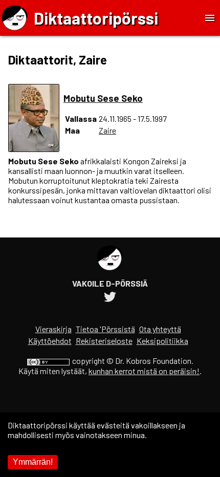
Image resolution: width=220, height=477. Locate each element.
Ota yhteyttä (160, 329)
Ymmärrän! (33, 462)
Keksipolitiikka (162, 340)
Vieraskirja (53, 329)
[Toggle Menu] (210, 18)
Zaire (107, 130)
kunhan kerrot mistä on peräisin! (144, 371)
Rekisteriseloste (104, 340)
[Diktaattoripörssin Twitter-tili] (110, 298)
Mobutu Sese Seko (103, 98)
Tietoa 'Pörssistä (105, 329)
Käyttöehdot (50, 340)
